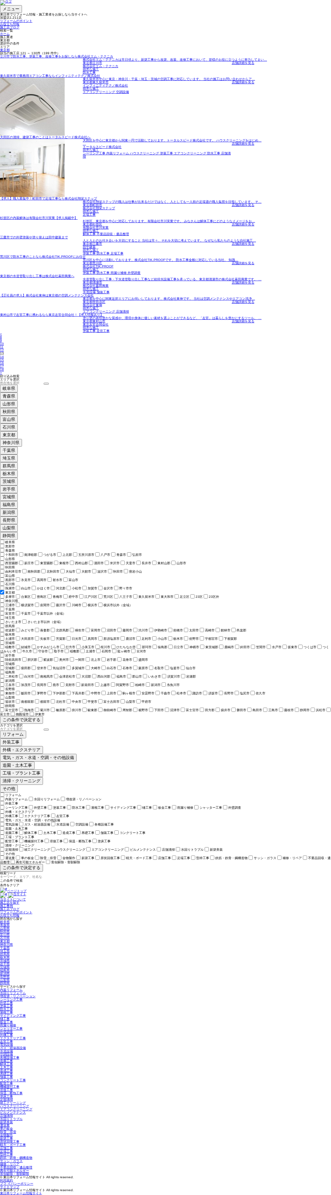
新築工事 (6, 1138)
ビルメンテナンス (13, 1112)
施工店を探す (9, 902)
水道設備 (6, 1051)
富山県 (9, 419)
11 (2, 347)
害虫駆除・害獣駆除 (14, 1174)
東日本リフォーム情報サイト (21, 1193)
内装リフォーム (11, 990)
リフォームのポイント (16, 21)
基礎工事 (6, 1074)
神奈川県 (11, 442)
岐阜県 (9, 388)
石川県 (9, 427)
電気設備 (6, 1044)
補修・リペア (9, 1164)
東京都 (5, 50)
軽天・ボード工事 (13, 1145)
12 (2, 350)
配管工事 (6, 1083)
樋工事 (5, 1019)
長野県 (9, 520)
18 (2, 369)
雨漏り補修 (8, 1025)
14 (2, 356)
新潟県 (9, 512)
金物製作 (6, 1135)
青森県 (9, 396)
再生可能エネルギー (14, 1170)
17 (2, 366)
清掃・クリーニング (21, 780)
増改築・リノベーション (18, 996)
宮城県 (9, 496)
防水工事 (6, 1009)
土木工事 (6, 1067)
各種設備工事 (9, 1057)
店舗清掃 (6, 1115)
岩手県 (9, 489)
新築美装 (6, 1122)
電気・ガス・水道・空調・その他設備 (38, 757)
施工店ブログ (9, 27)
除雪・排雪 (8, 1132)
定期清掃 (6, 1099)
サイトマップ (9, 1187)
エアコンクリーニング (16, 1109)
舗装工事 (6, 1077)
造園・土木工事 (17, 765)
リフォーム (13, 734)
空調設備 (6, 1054)
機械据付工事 (9, 1086)
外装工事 (11, 742)
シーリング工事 (11, 999)
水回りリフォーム (13, 993)
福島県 (9, 504)
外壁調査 (6, 1032)
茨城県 (9, 481)
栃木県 (9, 473)
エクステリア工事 (13, 1038)
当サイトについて (13, 899)
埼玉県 (9, 458)
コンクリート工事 (13, 1080)
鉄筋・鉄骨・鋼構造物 (16, 1157)
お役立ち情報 (9, 24)
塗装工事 (6, 1006)
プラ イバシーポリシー (16, 1183)
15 (2, 360)
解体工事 (6, 1064)
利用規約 (6, 1180)
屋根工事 (6, 1012)
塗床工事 (6, 1096)
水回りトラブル (11, 1119)
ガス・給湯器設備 (13, 1048)
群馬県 (9, 465)
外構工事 (6, 1035)
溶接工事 (6, 1090)
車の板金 (6, 1128)
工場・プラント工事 (21, 773)
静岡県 (9, 535)
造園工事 (6, 1061)
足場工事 (6, 1151)
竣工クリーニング (13, 1103)
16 (2, 363)
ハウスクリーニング (14, 1106)
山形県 (9, 403)
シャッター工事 (11, 1028)
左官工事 (6, 1041)
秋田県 (9, 411)
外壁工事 (6, 1002)
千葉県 (9, 450)
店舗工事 (6, 1148)
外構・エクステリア (21, 749)
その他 (9, 788)
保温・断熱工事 (11, 1093)
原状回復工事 (9, 1141)
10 (2, 344)
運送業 (5, 1125)
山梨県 (9, 527)
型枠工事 (6, 1154)
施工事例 (6, 906)
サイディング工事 (13, 1015)
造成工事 (6, 1070)
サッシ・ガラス (11, 1161)
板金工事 (6, 1022)
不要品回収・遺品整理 (16, 1167)
